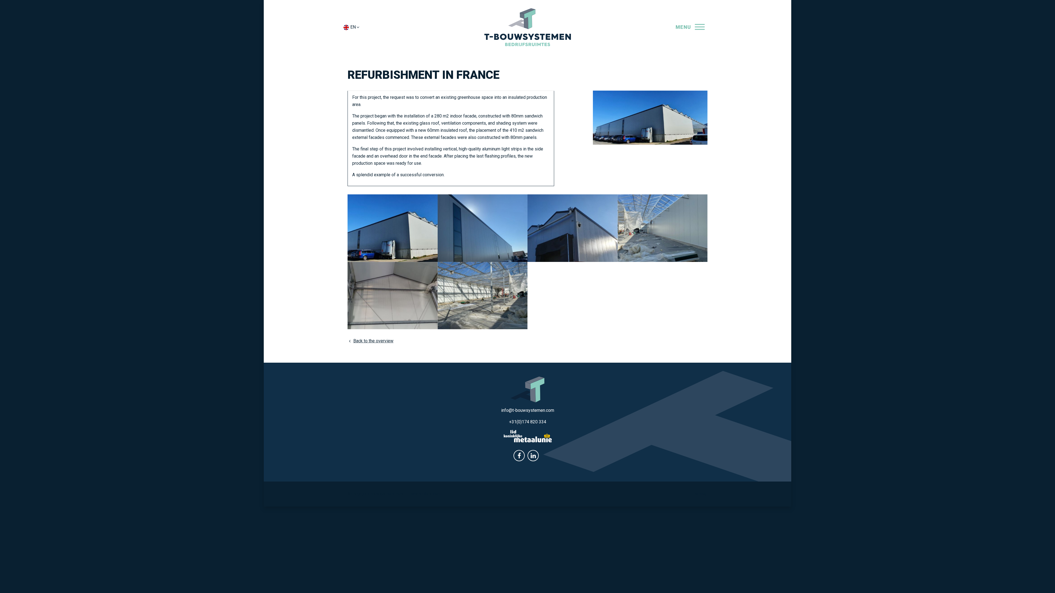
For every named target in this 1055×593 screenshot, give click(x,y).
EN (353, 27)
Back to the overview (373, 340)
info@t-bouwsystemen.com (527, 410)
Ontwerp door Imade (426, 494)
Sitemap (701, 494)
